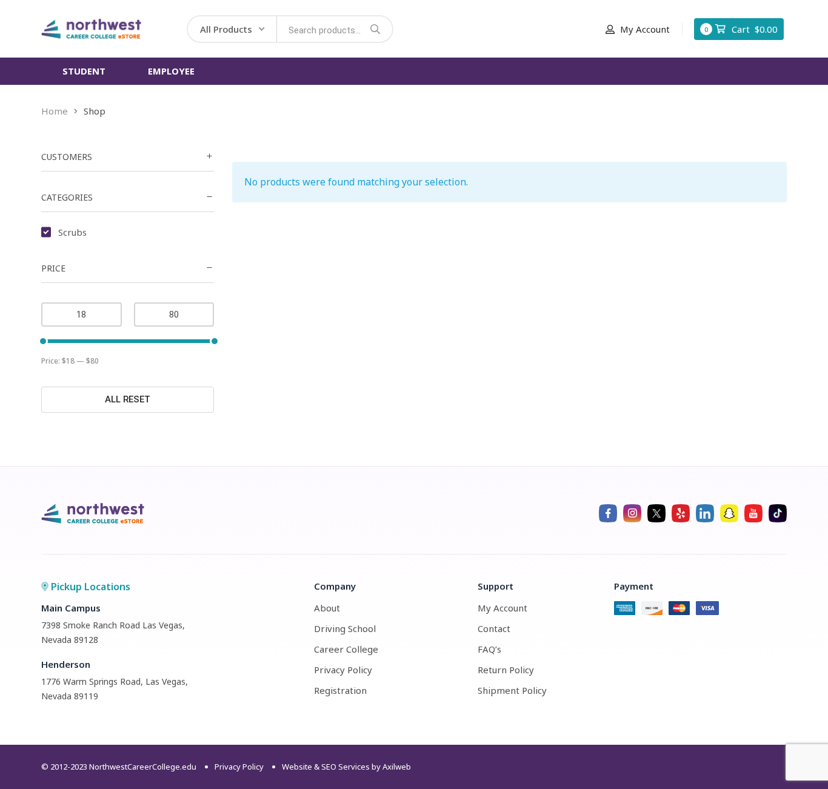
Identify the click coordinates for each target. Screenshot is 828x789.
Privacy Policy (343, 670)
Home (54, 111)
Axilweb (396, 766)
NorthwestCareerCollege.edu (142, 766)
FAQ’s (489, 649)
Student (83, 71)
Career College (346, 649)
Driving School (345, 628)
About (327, 608)
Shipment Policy (512, 690)
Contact (494, 628)
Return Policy (506, 670)
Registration (340, 690)
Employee (171, 71)
